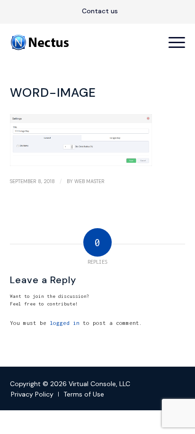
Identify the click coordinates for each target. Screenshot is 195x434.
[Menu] (172, 42)
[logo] (80, 42)
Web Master (89, 181)
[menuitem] (100, 11)
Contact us (100, 11)
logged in (65, 323)
